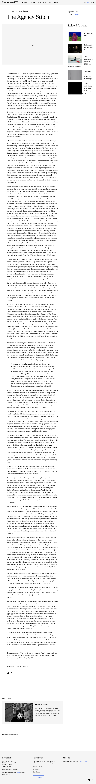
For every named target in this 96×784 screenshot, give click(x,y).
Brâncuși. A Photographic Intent (88, 47)
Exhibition (76, 14)
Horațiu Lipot (21, 11)
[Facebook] (92, 779)
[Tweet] (89, 779)
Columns (32, 2)
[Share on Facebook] (11, 673)
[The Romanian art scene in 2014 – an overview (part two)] (75, 56)
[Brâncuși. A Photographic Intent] (75, 44)
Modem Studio (82, 761)
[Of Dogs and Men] (75, 33)
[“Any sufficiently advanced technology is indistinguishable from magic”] (75, 83)
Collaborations (41, 2)
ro (92, 2)
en (88, 2)
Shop (50, 2)
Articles (24, 2)
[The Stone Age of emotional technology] (75, 71)
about (18, 772)
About (56, 2)
